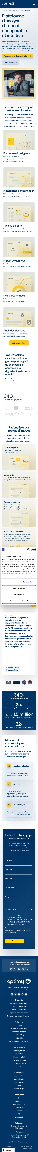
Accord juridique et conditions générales (26, 1147)
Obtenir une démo (19, 343)
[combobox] (8, 1150)
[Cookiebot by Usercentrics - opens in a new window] (27, 549)
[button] (33, 4)
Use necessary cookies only (19, 601)
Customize (18, 594)
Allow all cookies (19, 588)
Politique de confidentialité (8, 1147)
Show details (27, 582)
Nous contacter (10, 62)
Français (8, 1150)
